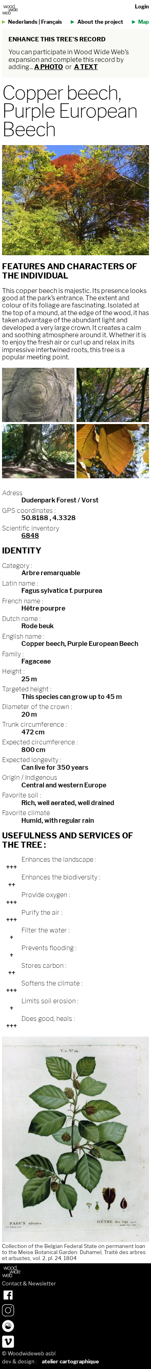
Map (143, 22)
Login (142, 7)
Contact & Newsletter (29, 1284)
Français (51, 22)
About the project (100, 22)
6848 (30, 535)
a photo (48, 67)
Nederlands (22, 22)
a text (86, 67)
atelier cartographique (70, 1362)
